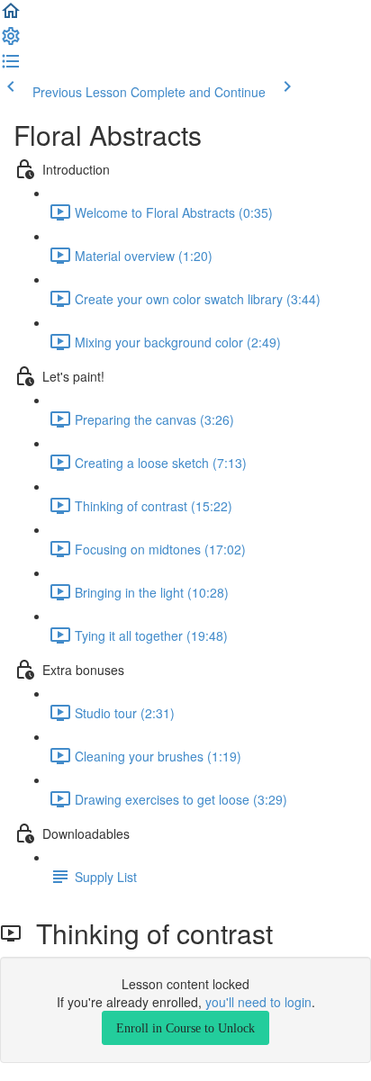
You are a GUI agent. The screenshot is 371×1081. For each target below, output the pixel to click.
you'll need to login (258, 1002)
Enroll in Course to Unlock (185, 1028)
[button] (11, 16)
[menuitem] (11, 41)
